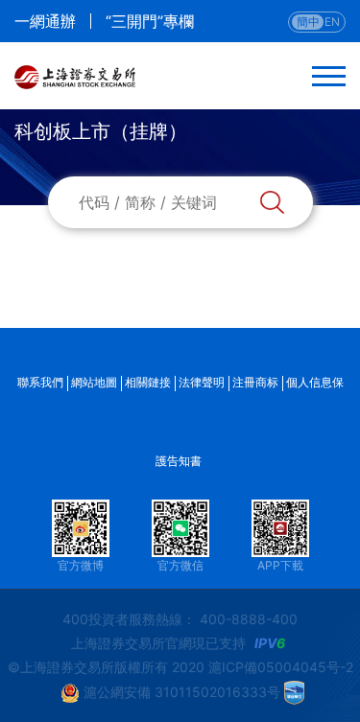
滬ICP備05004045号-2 (280, 667)
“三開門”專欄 (150, 21)
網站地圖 (94, 382)
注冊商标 (255, 382)
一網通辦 (45, 21)
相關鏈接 (148, 382)
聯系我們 (40, 382)
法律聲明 (202, 382)
